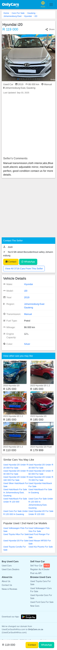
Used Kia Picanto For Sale (40, 547)
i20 (35, 16)
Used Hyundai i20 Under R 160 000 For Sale (15, 478)
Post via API (35, 573)
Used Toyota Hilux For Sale (15, 534)
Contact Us (7, 584)
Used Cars (7, 565)
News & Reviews (9, 588)
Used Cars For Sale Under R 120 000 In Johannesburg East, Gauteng (40, 503)
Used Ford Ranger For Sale (39, 535)
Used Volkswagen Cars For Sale (41, 590)
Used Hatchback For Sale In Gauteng (40, 491)
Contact (12, 261)
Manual (28, 314)
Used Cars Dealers (10, 569)
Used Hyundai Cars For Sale (41, 597)
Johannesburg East (12, 16)
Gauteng (31, 13)
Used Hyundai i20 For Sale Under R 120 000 (40, 512)
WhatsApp (29, 261)
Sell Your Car (39, 565)
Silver (27, 344)
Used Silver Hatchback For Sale (15, 485)
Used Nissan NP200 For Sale (39, 542)
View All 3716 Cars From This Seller (24, 268)
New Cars (34, 605)
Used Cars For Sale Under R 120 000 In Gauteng (15, 512)
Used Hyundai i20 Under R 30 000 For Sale (40, 466)
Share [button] (52, 29)
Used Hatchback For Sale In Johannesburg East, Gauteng (15, 492)
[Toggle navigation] (51, 4)
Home (6, 13)
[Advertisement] (28, 125)
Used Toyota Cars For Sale (40, 583)
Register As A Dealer (40, 569)
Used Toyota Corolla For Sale (14, 548)
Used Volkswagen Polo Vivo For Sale (39, 529)
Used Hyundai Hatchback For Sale (40, 485)
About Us (6, 581)
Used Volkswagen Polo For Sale (15, 529)
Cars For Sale (18, 13)
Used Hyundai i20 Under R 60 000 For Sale (40, 472)
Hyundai (28, 16)
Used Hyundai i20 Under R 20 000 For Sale (15, 466)
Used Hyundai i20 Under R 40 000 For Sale (15, 472)
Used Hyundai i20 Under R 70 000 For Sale (40, 478)
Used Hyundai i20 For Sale (15, 540)
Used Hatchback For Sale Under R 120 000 (15, 500)
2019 (26, 297)
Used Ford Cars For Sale (41, 601)
